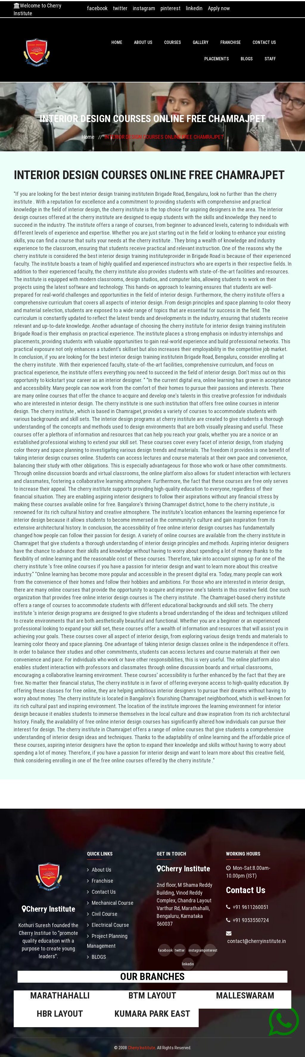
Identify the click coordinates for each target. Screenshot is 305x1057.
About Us (143, 42)
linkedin (194, 8)
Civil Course (104, 914)
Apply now (219, 8)
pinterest (170, 8)
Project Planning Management (107, 941)
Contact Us (264, 42)
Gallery (200, 42)
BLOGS (247, 58)
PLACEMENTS (216, 58)
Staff (270, 58)
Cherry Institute (141, 1047)
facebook (97, 8)
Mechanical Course (112, 903)
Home (116, 42)
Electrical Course (110, 925)
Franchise (230, 42)
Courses (172, 42)
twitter (120, 8)
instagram (144, 8)
